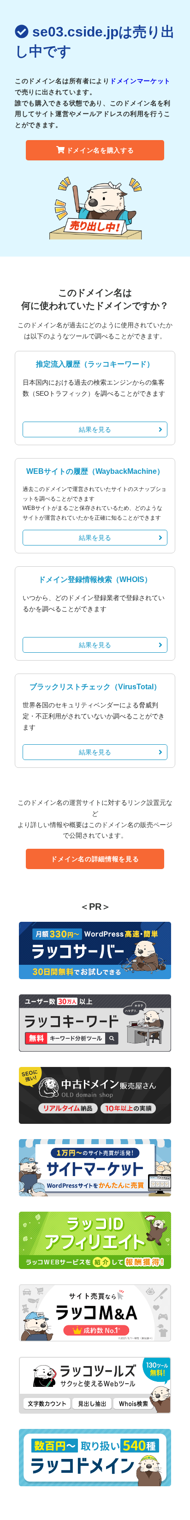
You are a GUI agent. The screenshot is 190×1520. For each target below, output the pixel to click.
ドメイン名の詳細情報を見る (95, 859)
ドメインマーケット (140, 81)
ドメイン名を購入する (100, 150)
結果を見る (95, 429)
